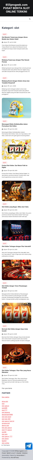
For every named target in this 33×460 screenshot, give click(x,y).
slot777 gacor (7, 430)
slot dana (5, 439)
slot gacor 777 (7, 436)
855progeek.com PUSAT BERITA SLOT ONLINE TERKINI (16, 8)
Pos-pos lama (7, 388)
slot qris (4, 434)
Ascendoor (20, 455)
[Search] (29, 19)
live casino (5, 397)
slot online (5, 443)
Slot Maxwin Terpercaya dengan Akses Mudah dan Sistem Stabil (15, 38)
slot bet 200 (6, 419)
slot (4, 34)
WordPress (15, 457)
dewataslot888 (7, 415)
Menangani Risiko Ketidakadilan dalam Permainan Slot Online (15, 125)
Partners (6, 445)
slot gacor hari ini (8, 421)
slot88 (4, 432)
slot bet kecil (6, 417)
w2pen (5, 42)
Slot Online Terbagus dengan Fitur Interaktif (16, 246)
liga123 (4, 441)
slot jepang (6, 412)
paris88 (4, 408)
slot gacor (5, 406)
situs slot (5, 401)
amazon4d (6, 423)
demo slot (5, 425)
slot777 (4, 410)
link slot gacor (7, 428)
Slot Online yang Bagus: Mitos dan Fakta (15, 207)
